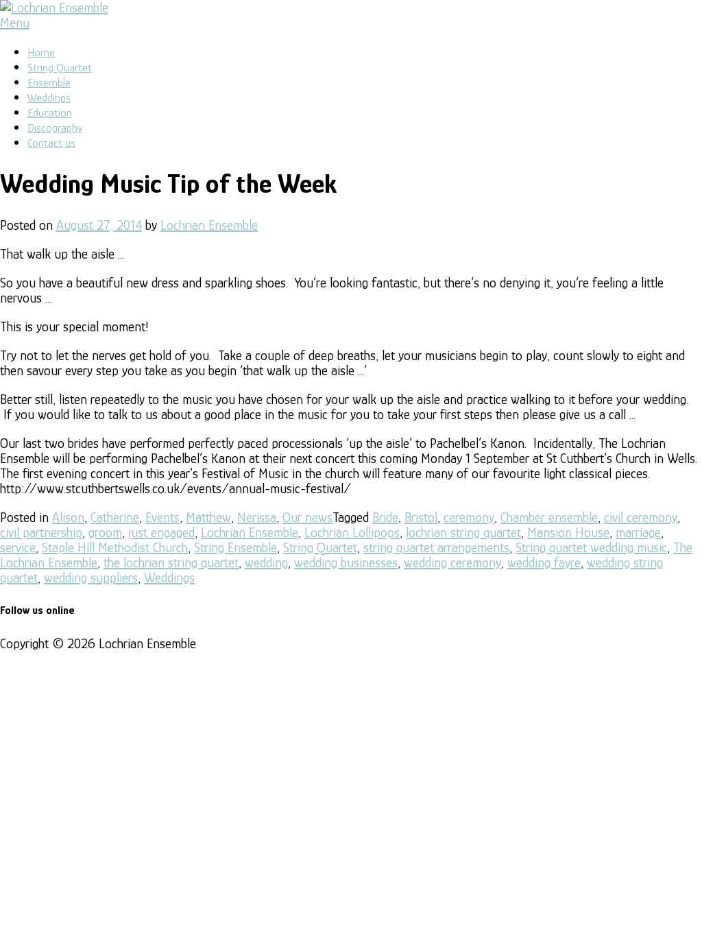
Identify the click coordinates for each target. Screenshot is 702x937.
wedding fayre (544, 562)
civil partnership (41, 532)
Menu (14, 22)
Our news (307, 517)
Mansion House (568, 532)
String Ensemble (235, 547)
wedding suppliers (91, 577)
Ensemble (49, 82)
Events (162, 517)
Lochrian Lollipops (352, 532)
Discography (54, 127)
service (18, 547)
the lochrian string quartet (171, 562)
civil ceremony (640, 517)
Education (49, 112)
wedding (266, 562)
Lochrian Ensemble (209, 225)
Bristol (420, 517)
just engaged (161, 532)
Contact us (51, 143)
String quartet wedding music (591, 547)
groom (105, 532)
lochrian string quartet (463, 532)
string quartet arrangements (436, 547)
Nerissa (256, 517)
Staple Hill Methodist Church (115, 547)
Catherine (114, 517)
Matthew (208, 517)
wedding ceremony (452, 562)
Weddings (49, 97)
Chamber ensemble (549, 517)
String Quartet (59, 67)
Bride (385, 517)
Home (41, 52)
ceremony (469, 517)
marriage (638, 532)
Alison (68, 517)
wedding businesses (346, 562)
